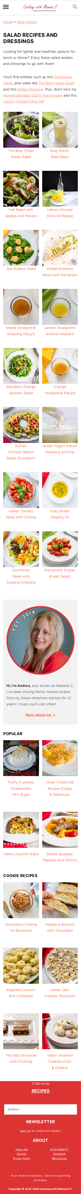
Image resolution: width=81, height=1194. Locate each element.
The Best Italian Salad (56, 83)
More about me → (41, 715)
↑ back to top (40, 1083)
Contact (22, 1153)
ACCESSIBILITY (59, 1149)
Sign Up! (25, 1130)
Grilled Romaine (30, 89)
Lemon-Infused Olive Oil (23, 101)
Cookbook (59, 1153)
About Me (21, 1149)
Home (8, 22)
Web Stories (59, 1158)
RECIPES (41, 1090)
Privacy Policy (21, 1158)
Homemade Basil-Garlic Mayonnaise (33, 95)
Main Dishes (27, 22)
